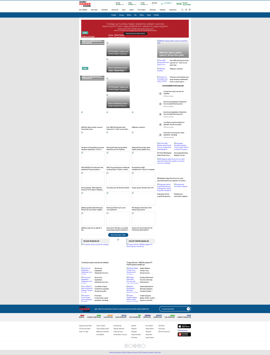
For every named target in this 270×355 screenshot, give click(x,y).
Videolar (153, 10)
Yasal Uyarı (157, 352)
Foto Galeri (142, 10)
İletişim (119, 352)
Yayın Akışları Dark (102, 329)
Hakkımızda (112, 352)
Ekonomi (115, 10)
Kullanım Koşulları (148, 352)
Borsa (81, 316)
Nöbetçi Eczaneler (102, 331)
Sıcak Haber (150, 337)
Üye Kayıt (161, 329)
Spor (124, 10)
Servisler (94, 10)
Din (135, 15)
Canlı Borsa (117, 326)
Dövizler (134, 329)
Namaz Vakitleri (94, 316)
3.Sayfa (113, 15)
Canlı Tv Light (83, 331)
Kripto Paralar (184, 316)
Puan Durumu (135, 316)
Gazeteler (173, 10)
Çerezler (135, 352)
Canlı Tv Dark (100, 326)
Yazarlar (162, 10)
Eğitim (142, 15)
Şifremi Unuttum (164, 331)
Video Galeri (150, 329)
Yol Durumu (170, 316)
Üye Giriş (161, 326)
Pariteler (158, 316)
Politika (156, 15)
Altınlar (133, 326)
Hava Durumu (121, 316)
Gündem (105, 10)
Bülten (129, 15)
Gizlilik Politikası (127, 352)
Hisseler (147, 316)
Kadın (132, 10)
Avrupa (121, 15)
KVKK (140, 352)
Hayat (149, 15)
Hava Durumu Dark (85, 326)
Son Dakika (83, 10)
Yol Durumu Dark (84, 329)
